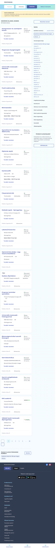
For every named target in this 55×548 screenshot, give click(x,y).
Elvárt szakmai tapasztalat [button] (40, 113)
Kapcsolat (7, 501)
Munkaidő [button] (36, 123)
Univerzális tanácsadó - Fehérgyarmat (10, 316)
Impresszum (7, 488)
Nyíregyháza (38, 74)
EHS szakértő (6, 398)
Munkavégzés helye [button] (39, 40)
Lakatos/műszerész (8, 229)
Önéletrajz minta (8, 540)
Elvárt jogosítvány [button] (38, 119)
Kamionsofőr (6, 171)
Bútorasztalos (6, 107)
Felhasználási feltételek (7, 511)
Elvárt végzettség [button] (38, 116)
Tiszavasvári (37, 86)
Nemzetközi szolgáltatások (8, 492)
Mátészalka (37, 66)
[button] (44, 34)
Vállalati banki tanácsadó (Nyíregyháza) (10, 419)
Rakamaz (36, 82)
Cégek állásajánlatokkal (8, 530)
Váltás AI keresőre (46, 6)
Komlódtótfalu (38, 62)
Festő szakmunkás (8, 88)
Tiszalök (36, 84)
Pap (35, 80)
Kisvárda (37, 60)
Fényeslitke (37, 54)
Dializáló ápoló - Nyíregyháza (12, 210)
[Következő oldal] (2, 444)
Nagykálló (37, 68)
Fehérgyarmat (38, 52)
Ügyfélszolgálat (8, 499)
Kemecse (37, 58)
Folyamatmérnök (8, 193)
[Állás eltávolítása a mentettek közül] (29, 43)
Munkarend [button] (37, 103)
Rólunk (7, 468)
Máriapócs (37, 64)
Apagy (36, 46)
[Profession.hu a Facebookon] (46, 465)
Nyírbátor (37, 72)
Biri (35, 50)
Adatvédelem (8, 514)
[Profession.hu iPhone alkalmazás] (22, 477)
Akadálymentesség (9, 516)
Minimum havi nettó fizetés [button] (40, 106)
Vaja (35, 92)
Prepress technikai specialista (8, 293)
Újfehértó (37, 90)
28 (29, 441)
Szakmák (6, 535)
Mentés (28, 453)
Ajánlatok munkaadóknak (8, 486)
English (22, 468)
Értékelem (43, 145)
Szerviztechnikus (8, 357)
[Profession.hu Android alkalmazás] (31, 477)
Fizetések (7, 538)
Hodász (36, 56)
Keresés (32, 6)
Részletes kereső (45, 21)
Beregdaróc (37, 48)
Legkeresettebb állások (8, 526)
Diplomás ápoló (7, 151)
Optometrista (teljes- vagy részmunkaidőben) (11, 252)
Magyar (16, 468)
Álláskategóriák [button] (38, 126)
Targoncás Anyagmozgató (11, 50)
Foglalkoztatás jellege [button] (39, 100)
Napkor (36, 70)
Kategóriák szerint (9, 533)
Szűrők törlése (50, 30)
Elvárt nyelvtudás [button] (38, 110)
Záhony (36, 96)
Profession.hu (8, 2)
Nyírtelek (37, 78)
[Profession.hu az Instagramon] (49, 465)
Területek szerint (8, 523)
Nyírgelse (37, 76)
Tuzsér (36, 88)
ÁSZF (5, 507)
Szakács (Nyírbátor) (8, 276)
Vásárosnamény (38, 94)
